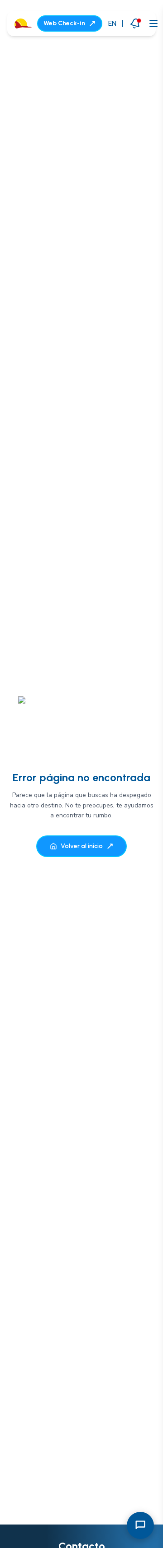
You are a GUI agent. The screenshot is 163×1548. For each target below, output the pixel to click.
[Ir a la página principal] (23, 24)
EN (112, 23)
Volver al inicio (82, 846)
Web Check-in (64, 23)
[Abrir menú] (153, 23)
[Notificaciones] (135, 23)
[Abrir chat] (140, 1525)
